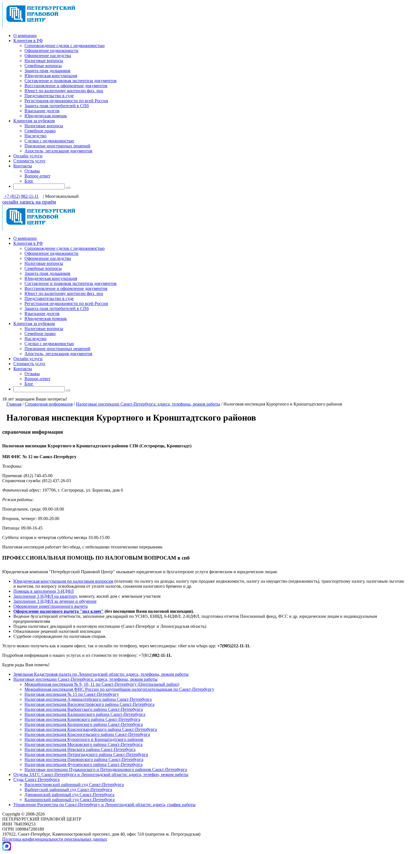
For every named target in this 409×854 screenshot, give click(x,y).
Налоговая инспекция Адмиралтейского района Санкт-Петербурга (88, 699)
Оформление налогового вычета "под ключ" (58, 611)
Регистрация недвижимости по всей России (66, 100)
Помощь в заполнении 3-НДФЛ (43, 591)
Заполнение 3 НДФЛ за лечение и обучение (55, 601)
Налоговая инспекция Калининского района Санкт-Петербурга (84, 714)
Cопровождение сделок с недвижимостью (64, 45)
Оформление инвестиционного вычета (50, 606)
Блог (28, 181)
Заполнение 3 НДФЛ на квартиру (45, 596)
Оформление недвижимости (51, 50)
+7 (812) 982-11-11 (21, 196)
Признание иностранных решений (57, 145)
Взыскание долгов (42, 110)
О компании (25, 35)
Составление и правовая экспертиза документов (70, 80)
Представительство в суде (49, 95)
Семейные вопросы (43, 65)
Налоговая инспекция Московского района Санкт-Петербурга (83, 744)
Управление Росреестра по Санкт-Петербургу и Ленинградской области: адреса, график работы (104, 804)
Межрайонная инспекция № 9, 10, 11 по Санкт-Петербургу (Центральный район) (101, 684)
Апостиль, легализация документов (58, 150)
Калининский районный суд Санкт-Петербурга (69, 799)
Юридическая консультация (50, 75)
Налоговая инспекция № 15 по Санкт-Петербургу (71, 694)
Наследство (35, 135)
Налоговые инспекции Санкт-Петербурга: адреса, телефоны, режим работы (148, 404)
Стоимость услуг (29, 160)
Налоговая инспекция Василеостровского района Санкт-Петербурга (89, 704)
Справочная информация (49, 404)
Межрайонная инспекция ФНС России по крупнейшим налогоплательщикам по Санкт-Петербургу (119, 689)
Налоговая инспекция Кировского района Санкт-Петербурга (82, 719)
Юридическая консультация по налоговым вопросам (63, 581)
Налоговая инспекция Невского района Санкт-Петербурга (79, 749)
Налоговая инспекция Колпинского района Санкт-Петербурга (83, 724)
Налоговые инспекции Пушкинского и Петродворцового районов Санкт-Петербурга (105, 769)
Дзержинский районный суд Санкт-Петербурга (69, 794)
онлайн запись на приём (29, 202)
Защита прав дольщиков (47, 70)
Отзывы (32, 171)
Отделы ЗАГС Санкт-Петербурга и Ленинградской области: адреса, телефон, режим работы (100, 774)
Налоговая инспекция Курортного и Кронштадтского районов (83, 739)
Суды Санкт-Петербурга (36, 779)
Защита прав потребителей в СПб (56, 105)
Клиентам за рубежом (34, 120)
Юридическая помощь (45, 115)
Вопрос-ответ (37, 176)
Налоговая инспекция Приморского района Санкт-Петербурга (83, 759)
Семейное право (40, 130)
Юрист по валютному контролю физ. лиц (63, 90)
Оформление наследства (47, 55)
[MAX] (6, 849)
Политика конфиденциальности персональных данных (54, 839)
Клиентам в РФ (28, 40)
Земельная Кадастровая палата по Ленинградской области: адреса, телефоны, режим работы (101, 674)
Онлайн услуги (28, 155)
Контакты (22, 166)
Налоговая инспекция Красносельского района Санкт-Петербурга (87, 734)
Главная (13, 404)
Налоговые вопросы (43, 60)
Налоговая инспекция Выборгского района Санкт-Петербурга (83, 709)
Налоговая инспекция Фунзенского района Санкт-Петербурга (83, 764)
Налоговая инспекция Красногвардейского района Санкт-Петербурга (90, 729)
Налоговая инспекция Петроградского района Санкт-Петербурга (86, 754)
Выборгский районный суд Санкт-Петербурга (68, 789)
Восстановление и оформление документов (65, 85)
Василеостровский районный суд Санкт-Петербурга (74, 784)
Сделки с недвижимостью (49, 140)
